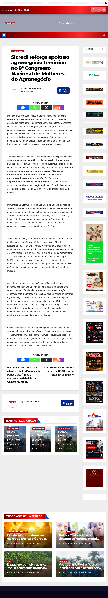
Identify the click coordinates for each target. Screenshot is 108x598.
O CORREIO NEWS (32, 88)
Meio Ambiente (12, 532)
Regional (23, 532)
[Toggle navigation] (54, 35)
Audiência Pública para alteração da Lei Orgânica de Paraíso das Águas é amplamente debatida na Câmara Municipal (23, 374)
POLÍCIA (62, 532)
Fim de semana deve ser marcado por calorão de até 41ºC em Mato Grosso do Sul (28, 538)
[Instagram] (58, 107)
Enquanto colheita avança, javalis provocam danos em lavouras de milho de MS (27, 568)
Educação (63, 561)
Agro (9, 561)
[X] (46, 107)
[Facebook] (23, 107)
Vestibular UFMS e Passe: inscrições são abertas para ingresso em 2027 (79, 568)
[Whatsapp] (34, 107)
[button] (104, 35)
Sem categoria (17, 51)
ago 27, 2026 (14, 543)
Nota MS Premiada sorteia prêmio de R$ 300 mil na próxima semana (59, 371)
